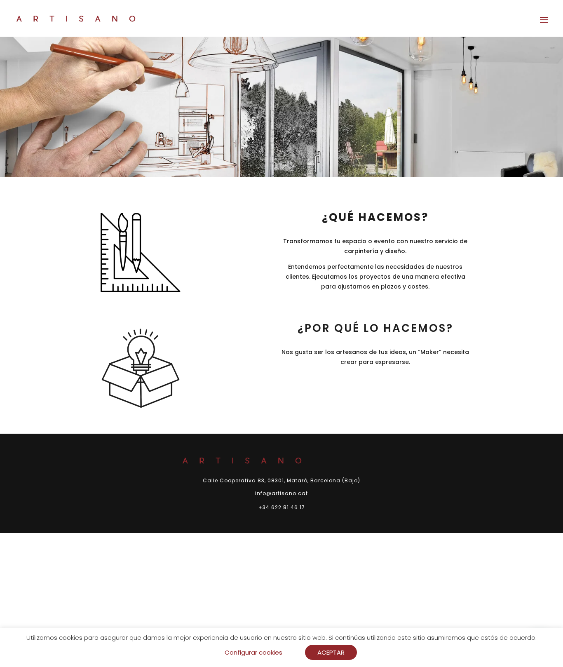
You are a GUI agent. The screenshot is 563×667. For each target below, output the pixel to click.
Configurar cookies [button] (253, 652)
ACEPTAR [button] (331, 652)
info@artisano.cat (281, 493)
